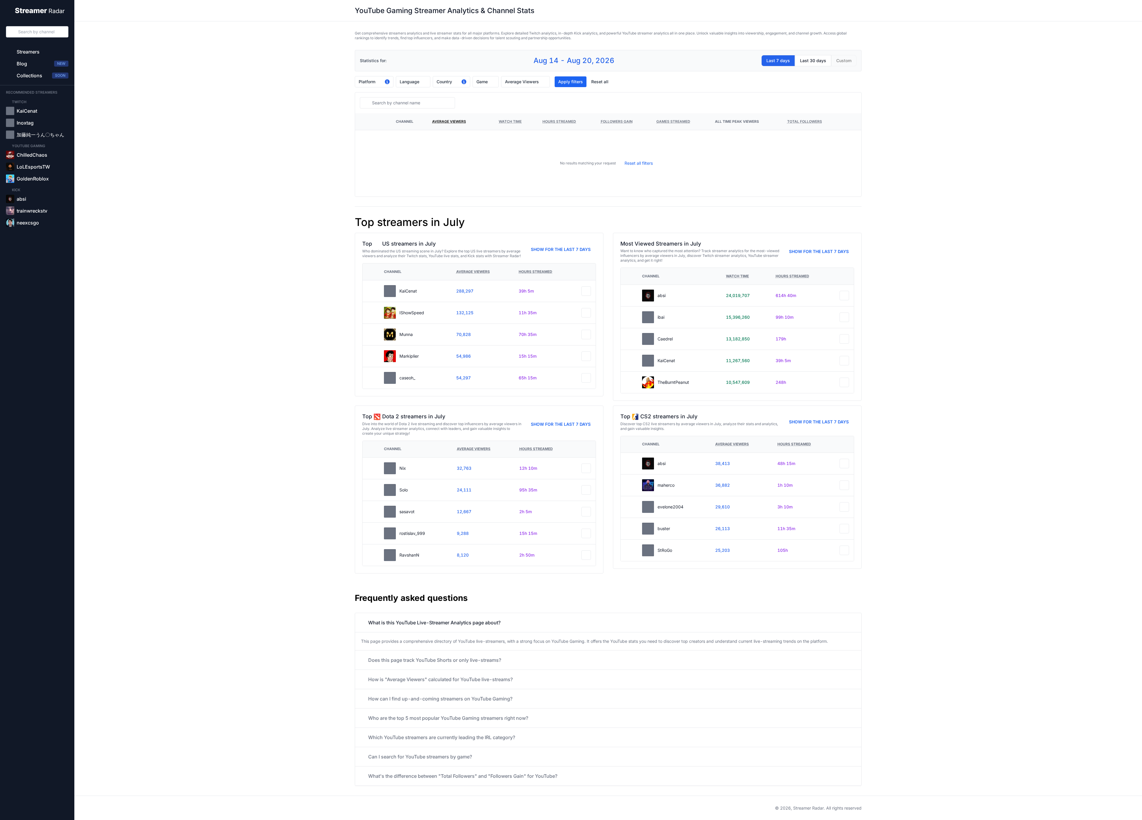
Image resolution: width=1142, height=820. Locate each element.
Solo (403, 489)
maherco (666, 485)
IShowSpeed (411, 312)
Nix (402, 468)
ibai (661, 317)
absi (662, 295)
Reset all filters (639, 163)
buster (664, 528)
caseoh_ (407, 377)
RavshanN (409, 554)
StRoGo (665, 550)
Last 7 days (778, 60)
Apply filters (570, 81)
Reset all (599, 81)
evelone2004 (670, 506)
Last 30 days (813, 60)
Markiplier (409, 356)
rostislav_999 (412, 533)
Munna (406, 334)
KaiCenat (408, 290)
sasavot (407, 511)
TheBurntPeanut (673, 382)
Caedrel (665, 338)
